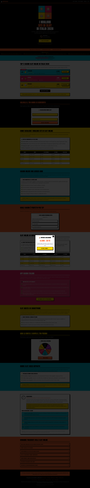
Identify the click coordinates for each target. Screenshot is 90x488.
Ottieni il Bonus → (45, 248)
